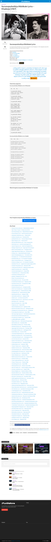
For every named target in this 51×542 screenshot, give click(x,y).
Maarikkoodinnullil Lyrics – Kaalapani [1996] (20, 294)
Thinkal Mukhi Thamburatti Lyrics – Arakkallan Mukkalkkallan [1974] (25, 405)
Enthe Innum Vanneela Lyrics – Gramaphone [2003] (21, 288)
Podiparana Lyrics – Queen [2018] (18, 305)
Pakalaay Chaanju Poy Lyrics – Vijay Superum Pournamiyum (23, 247)
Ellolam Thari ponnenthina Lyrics (18, 278)
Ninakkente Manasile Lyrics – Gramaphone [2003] (21, 287)
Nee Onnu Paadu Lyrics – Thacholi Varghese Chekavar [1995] (23, 367)
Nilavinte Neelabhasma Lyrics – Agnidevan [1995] (21, 306)
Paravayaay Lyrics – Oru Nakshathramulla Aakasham (21, 256)
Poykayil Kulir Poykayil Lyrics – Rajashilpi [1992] (20, 415)
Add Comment (5, 43)
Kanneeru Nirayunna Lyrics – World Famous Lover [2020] (22, 299)
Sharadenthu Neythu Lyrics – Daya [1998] (19, 381)
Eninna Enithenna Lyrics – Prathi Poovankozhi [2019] (21, 233)
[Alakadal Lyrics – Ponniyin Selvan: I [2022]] (10, 480)
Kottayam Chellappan (22, 59)
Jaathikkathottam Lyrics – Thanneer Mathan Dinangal (22, 238)
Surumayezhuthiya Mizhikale (32, 432)
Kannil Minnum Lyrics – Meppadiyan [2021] (20, 383)
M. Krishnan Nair (16, 53)
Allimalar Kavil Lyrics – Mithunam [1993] (19, 380)
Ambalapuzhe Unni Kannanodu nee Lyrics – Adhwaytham (22, 310)
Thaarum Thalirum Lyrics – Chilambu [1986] (20, 362)
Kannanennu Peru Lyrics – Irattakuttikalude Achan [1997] (22, 392)
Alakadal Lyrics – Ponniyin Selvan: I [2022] (42, 449)
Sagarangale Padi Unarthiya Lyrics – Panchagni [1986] (22, 328)
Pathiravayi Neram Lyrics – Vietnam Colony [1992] (21, 365)
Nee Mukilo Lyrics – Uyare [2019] (18, 301)
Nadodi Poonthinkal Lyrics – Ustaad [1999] (20, 269)
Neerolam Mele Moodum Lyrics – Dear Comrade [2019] (22, 242)
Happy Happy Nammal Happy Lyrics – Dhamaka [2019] (22, 251)
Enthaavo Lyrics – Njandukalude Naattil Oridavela (21, 253)
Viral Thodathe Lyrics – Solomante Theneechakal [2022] (18, 490)
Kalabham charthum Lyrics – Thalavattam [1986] (21, 347)
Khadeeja (14, 52)
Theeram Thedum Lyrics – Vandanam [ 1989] (20, 346)
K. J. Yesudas (15, 54)
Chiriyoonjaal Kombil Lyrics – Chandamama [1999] (21, 342)
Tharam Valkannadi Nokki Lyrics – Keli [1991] (20, 360)
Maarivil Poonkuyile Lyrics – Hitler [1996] (19, 303)
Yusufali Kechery (16, 56)
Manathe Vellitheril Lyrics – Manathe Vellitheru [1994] (22, 372)
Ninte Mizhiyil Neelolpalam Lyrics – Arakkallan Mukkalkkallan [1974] (24, 401)
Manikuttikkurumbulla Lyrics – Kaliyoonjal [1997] (21, 412)
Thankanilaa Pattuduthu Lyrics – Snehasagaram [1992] (22, 337)
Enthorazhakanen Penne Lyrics (17, 285)
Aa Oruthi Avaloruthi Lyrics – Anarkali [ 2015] (20, 338)
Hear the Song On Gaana (30, 220)
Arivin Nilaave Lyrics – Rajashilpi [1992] (19, 419)
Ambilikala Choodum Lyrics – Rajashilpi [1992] (20, 417)
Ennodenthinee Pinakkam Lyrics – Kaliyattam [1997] (21, 281)
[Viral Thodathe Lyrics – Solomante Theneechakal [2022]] (10, 488)
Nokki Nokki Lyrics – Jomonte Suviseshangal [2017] (21, 244)
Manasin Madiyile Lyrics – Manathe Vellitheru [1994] (21, 371)
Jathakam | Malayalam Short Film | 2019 (19, 276)
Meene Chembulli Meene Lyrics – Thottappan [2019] (21, 249)
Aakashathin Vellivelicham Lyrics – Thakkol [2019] (21, 235)
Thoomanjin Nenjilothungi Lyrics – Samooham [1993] (22, 333)
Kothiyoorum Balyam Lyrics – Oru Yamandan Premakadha (22, 262)
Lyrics (21, 432)
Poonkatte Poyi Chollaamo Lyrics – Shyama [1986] (21, 317)
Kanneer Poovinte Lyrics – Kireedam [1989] (20, 358)
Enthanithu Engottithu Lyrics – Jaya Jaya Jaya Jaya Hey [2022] (18, 486)
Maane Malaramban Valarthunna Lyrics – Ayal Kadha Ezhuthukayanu (25, 387)
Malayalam (3, 4)
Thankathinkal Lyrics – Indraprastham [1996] (20, 272)
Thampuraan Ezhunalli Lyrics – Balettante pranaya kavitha (23, 267)
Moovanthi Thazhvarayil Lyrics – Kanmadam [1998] (21, 376)
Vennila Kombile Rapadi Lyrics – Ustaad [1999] (20, 271)
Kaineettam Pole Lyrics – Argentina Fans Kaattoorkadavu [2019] (24, 263)
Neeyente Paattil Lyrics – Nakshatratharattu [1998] (21, 290)
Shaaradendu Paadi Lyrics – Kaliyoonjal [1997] (20, 413)
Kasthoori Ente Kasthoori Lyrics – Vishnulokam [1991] (22, 340)
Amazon (34, 78)
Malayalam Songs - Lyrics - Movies (22, 424)
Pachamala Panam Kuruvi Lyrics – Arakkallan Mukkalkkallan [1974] (24, 403)
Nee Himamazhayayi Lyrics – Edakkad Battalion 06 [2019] (22, 231)
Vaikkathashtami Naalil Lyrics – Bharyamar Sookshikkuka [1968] (24, 394)
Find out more (4, 509)
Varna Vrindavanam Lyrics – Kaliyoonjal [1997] (20, 410)
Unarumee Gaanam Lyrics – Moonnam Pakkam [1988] (22, 349)
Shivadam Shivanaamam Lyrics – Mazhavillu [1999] (21, 265)
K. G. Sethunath (29, 59)
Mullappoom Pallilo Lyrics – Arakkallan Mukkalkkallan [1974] (23, 399)
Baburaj (17, 57)
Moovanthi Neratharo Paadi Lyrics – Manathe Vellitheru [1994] (23, 374)
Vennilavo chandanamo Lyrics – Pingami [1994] (20, 369)
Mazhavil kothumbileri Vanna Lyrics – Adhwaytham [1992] (22, 308)
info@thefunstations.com (44, 429)
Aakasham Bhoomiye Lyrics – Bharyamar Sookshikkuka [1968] (23, 396)
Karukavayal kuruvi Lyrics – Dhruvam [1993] (20, 280)
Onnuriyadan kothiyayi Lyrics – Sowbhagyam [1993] (21, 330)
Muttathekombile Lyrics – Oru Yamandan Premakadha (22, 258)
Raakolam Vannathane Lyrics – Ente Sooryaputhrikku (22, 335)
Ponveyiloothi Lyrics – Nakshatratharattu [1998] (21, 292)
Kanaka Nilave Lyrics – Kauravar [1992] (19, 331)
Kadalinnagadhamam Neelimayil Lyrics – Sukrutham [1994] (23, 378)
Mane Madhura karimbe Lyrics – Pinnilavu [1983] (21, 324)
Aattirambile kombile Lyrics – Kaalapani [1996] (20, 296)
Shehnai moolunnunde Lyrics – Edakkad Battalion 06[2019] (23, 228)
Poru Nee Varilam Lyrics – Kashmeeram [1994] (20, 353)
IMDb (22, 63)
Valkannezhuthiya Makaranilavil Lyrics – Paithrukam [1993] (23, 385)
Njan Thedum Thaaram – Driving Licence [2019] (21, 229)
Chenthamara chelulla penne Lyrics (18, 274)
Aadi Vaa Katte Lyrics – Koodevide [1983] (19, 322)
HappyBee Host (14, 540)
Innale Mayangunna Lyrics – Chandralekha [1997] (21, 390)
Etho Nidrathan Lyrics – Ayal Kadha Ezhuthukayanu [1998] (22, 388)
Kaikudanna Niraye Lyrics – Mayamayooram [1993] (21, 326)
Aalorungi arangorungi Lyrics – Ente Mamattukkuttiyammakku (23, 313)
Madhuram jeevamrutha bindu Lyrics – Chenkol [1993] (22, 356)
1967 (14, 432)
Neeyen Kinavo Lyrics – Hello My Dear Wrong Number (22, 321)
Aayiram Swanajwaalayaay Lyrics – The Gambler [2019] (22, 254)
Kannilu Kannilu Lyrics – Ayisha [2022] (9, 449)
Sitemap (18, 540)
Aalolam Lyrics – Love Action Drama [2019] (20, 297)
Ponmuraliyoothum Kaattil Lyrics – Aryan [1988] (21, 312)
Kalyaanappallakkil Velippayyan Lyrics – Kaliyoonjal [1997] (22, 406)
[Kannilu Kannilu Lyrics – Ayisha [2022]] (10, 473)
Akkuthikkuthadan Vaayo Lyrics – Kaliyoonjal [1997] (21, 408)
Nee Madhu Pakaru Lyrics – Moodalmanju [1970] (21, 397)
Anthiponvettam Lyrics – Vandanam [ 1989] (20, 344)
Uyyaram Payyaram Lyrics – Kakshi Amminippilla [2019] (22, 246)
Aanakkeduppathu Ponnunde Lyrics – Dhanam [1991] (22, 351)
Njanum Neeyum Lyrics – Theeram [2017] (19, 240)
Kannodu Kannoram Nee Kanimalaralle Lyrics (20, 315)
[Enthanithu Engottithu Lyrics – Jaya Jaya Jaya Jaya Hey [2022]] (10, 484)
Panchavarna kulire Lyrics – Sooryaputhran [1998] (21, 283)
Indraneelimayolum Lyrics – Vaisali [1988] (19, 363)
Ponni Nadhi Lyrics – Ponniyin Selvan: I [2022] (25, 449)
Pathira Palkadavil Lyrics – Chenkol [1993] (19, 355)
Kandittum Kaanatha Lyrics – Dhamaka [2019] (20, 237)
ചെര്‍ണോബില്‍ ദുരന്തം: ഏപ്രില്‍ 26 (18, 319)
